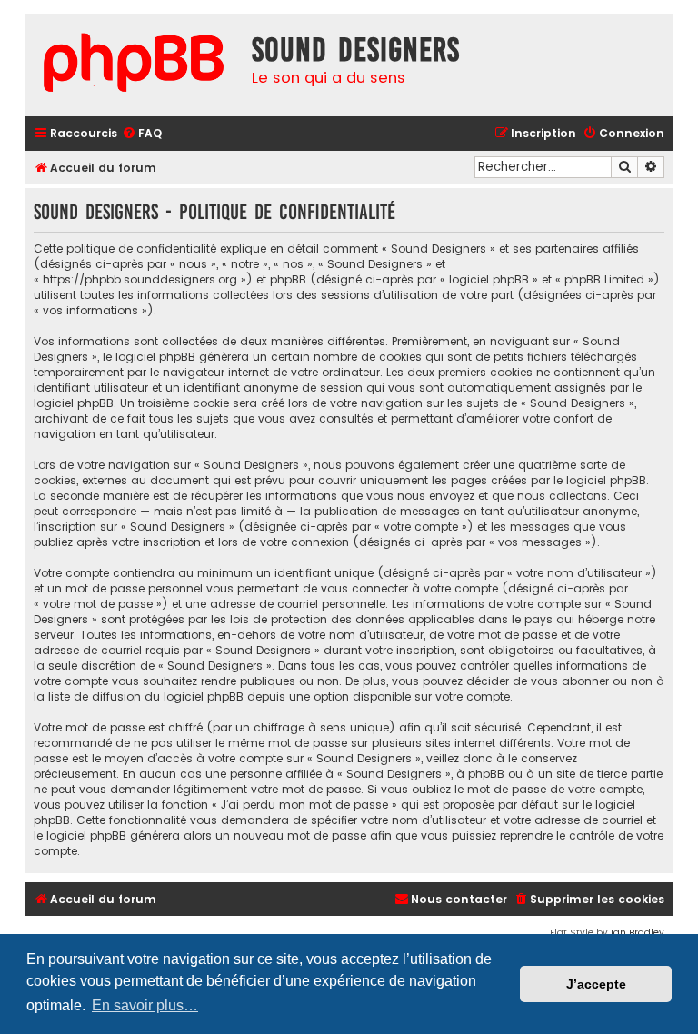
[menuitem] (142, 134)
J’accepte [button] (596, 984)
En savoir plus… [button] (145, 1005)
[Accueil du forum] (133, 65)
